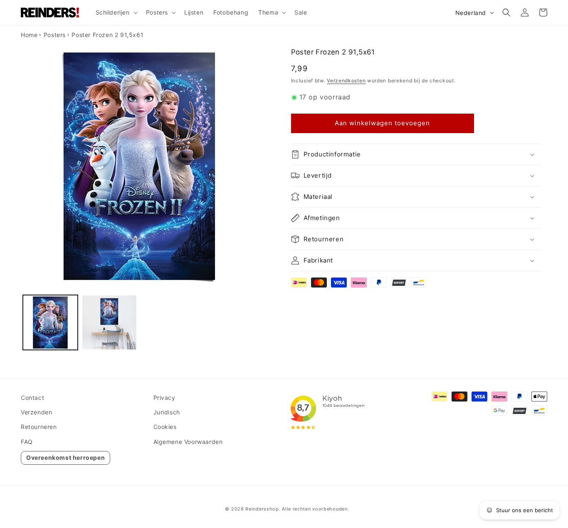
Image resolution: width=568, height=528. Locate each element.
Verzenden (36, 412)
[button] (116, 12)
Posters (55, 34)
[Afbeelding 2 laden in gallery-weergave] (109, 322)
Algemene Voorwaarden (188, 441)
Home (29, 34)
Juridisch (166, 412)
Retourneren (39, 426)
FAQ (27, 441)
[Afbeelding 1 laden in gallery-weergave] (50, 322)
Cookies (165, 426)
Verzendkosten (346, 80)
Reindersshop (262, 509)
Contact (32, 397)
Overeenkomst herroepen (65, 457)
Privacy (164, 397)
